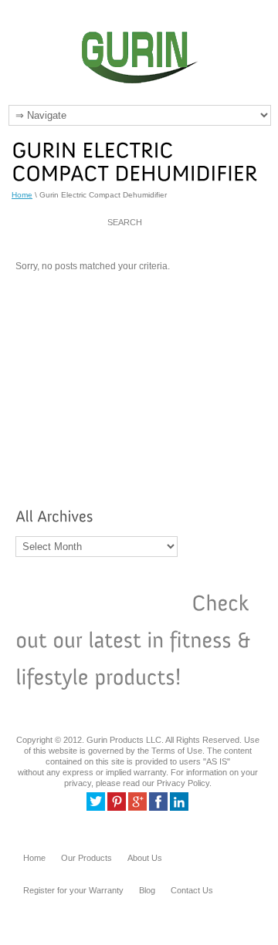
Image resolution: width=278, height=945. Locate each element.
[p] (116, 807)
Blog (147, 890)
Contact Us (192, 890)
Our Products (86, 857)
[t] (95, 807)
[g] (137, 807)
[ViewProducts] (100, 604)
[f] (158, 807)
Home (22, 195)
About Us (144, 857)
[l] (179, 807)
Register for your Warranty (73, 890)
